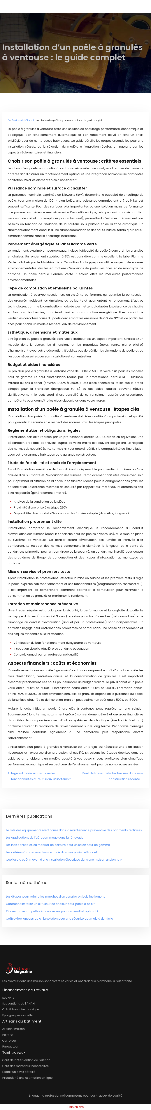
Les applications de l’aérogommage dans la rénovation (45, 837)
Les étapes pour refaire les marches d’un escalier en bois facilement (55, 896)
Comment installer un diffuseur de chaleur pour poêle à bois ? (50, 904)
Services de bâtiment (23, 120)
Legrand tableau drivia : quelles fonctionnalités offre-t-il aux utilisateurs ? (41, 776)
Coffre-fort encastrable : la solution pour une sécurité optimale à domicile (59, 918)
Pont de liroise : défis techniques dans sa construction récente (111, 776)
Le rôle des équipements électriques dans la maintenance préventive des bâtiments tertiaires (74, 830)
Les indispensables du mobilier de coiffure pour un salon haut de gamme (58, 845)
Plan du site (75, 1107)
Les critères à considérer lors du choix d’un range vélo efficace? (52, 852)
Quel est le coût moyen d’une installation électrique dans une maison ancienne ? (64, 859)
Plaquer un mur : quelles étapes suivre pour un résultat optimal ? (52, 911)
